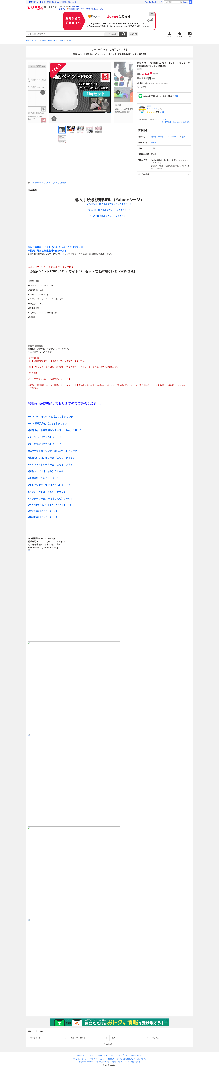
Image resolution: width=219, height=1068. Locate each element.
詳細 (176, 96)
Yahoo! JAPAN (150, 2)
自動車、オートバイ (48, 41)
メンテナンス (61, 41)
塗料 (69, 41)
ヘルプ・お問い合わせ (132, 1062)
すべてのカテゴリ (111, 34)
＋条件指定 (133, 34)
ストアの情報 (166, 122)
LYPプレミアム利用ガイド (126, 1059)
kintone (185, 2)
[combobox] (65, 34)
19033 (162, 112)
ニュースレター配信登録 (181, 122)
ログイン (62, 9)
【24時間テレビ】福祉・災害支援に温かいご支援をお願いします (52, 2)
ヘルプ (159, 2)
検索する (123, 34)
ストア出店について (102, 1062)
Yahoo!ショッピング (119, 1055)
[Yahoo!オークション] (42, 6)
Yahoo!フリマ (102, 1055)
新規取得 (75, 6)
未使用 (153, 142)
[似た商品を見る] (54, 118)
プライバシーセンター (98, 1059)
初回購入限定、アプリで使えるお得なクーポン (86, 9)
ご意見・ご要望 (117, 1062)
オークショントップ (33, 41)
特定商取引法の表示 (86, 1062)
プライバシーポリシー (80, 1059)
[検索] (190, 2)
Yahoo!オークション (85, 1055)
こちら (163, 119)
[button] (164, 174)
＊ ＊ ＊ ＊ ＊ (152, 109)
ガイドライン (141, 1059)
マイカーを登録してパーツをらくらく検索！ (48, 183)
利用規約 (111, 1059)
